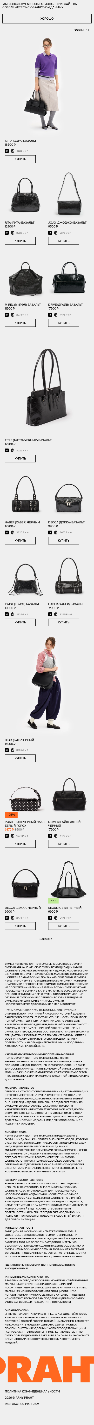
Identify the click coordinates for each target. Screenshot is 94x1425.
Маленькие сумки (66, 974)
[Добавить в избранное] (40, 159)
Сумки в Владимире (57, 994)
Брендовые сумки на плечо (24, 994)
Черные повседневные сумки (42, 980)
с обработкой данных (45, 7)
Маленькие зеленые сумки (45, 987)
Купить (20, 159)
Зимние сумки (56, 984)
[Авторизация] (78, 1418)
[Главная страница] (47, 1418)
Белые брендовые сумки (65, 964)
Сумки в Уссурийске (40, 974)
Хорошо (47, 18)
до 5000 (36, 1004)
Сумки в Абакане (16, 967)
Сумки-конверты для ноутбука (26, 964)
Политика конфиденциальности (32, 1391)
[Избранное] (16, 1418)
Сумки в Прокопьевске (29, 984)
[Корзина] (87, 1418)
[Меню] (7, 1418)
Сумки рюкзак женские (47, 977)
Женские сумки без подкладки (51, 967)
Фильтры (81, 29)
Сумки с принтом (41, 997)
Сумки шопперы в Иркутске (33, 1000)
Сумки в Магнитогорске (58, 1004)
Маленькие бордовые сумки (67, 990)
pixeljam (32, 1403)
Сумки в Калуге (37, 990)
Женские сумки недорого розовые (54, 970)
